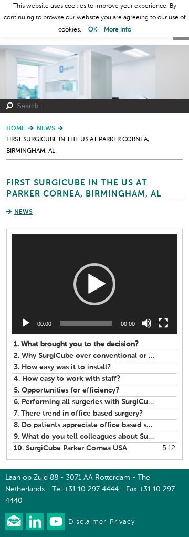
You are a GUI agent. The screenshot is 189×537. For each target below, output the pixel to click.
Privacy (122, 522)
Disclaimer (87, 522)
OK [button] (92, 30)
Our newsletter (14, 521)
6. (84, 402)
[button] (95, 284)
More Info (117, 30)
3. (62, 367)
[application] (94, 284)
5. (66, 390)
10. (70, 448)
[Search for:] (90, 106)
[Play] (25, 323)
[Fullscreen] (163, 323)
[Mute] (146, 323)
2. (84, 355)
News (23, 212)
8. (84, 425)
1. (76, 344)
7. (78, 413)
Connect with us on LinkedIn (35, 521)
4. (67, 379)
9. (84, 436)
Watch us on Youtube (56, 521)
